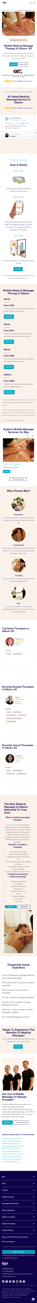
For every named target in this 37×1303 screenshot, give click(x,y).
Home (4, 10)
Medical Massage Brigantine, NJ (11, 1144)
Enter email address (8, 1242)
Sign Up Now (7, 1122)
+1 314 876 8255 (7, 1271)
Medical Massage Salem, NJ (10, 1162)
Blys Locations (11, 10)
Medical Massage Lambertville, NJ (12, 1159)
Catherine (19, 639)
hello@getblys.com (8, 1269)
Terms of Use (21, 1295)
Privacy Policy (13, 1258)
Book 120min (9, 392)
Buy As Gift (23, 64)
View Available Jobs (21, 1122)
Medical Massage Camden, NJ (11, 1149)
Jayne (17, 697)
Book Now (13, 64)
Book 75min (9, 342)
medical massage (13, 825)
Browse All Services (18, 479)
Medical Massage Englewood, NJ (12, 1141)
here (27, 278)
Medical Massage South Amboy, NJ (12, 1154)
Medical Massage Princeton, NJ (11, 1156)
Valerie (12, 134)
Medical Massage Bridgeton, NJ (11, 1151)
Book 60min (9, 316)
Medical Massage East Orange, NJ (12, 1138)
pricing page (24, 415)
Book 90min (9, 367)
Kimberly (18, 756)
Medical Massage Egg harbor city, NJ (13, 1146)
